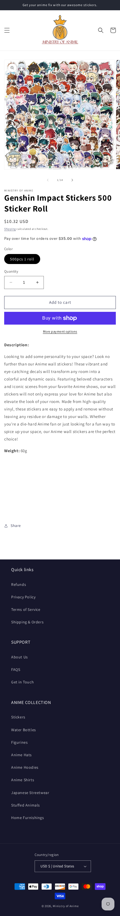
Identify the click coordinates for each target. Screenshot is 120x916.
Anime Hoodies (25, 767)
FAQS (15, 669)
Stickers (18, 717)
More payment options (60, 331)
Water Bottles (23, 729)
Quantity (11, 271)
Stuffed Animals (25, 805)
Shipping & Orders (27, 621)
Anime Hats (21, 754)
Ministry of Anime (65, 906)
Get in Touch (22, 681)
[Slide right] (72, 180)
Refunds (18, 584)
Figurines (19, 742)
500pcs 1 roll (22, 259)
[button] (7, 30)
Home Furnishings (27, 817)
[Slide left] (48, 180)
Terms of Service (25, 609)
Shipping (10, 229)
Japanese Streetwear (30, 792)
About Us (19, 656)
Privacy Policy (23, 596)
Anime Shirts (22, 779)
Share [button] (16, 525)
